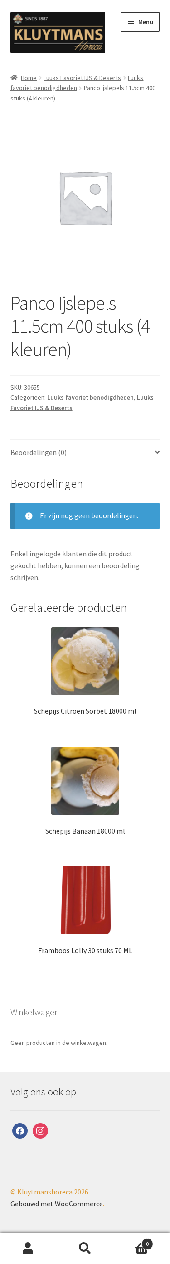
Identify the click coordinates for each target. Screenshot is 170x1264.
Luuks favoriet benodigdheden (90, 397)
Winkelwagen (131, 1240)
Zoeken (85, 1248)
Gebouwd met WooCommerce (56, 1203)
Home (29, 78)
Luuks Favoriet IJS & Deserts (82, 78)
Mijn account (28, 1248)
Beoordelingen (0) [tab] (38, 452)
